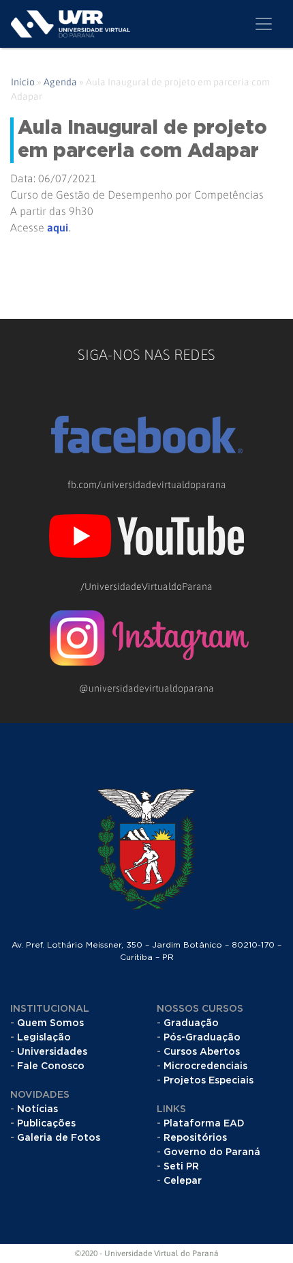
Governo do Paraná (212, 1152)
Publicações (46, 1124)
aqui (57, 227)
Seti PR (181, 1167)
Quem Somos (50, 1023)
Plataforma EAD (204, 1124)
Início (23, 81)
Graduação (191, 1023)
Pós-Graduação (202, 1038)
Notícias (37, 1109)
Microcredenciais (205, 1066)
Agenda (60, 81)
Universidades (52, 1052)
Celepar (183, 1181)
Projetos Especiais (208, 1081)
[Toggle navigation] (263, 24)
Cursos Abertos (202, 1052)
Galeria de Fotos (58, 1138)
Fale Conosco (50, 1066)
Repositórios (195, 1138)
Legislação (44, 1038)
